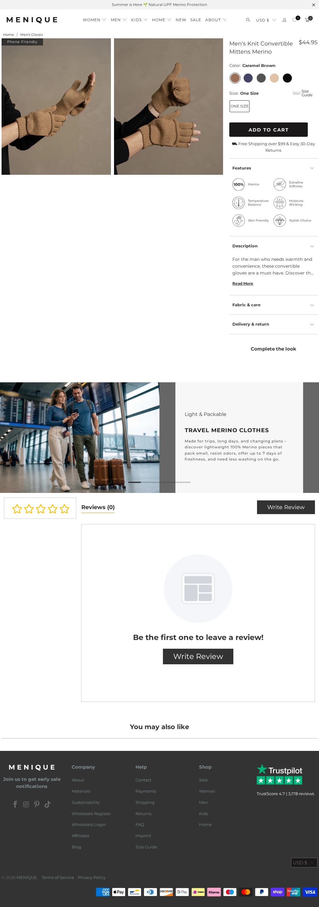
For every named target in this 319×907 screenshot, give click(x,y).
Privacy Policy (92, 877)
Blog (76, 846)
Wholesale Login (89, 824)
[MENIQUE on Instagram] (26, 805)
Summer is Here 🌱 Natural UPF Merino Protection (159, 4)
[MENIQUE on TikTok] (48, 805)
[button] (95, 18)
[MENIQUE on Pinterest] (37, 805)
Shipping (145, 802)
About (78, 779)
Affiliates (80, 835)
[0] (295, 20)
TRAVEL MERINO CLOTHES (159, 437)
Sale (203, 779)
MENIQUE (27, 877)
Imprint (143, 835)
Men (203, 802)
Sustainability (86, 802)
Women (207, 791)
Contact (143, 779)
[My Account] (284, 20)
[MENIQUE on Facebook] (15, 805)
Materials (81, 791)
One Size (240, 106)
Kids (203, 813)
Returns (143, 813)
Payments (146, 791)
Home (205, 824)
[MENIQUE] (32, 20)
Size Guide (146, 846)
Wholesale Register (91, 813)
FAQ (140, 824)
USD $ (262, 20)
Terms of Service (58, 877)
